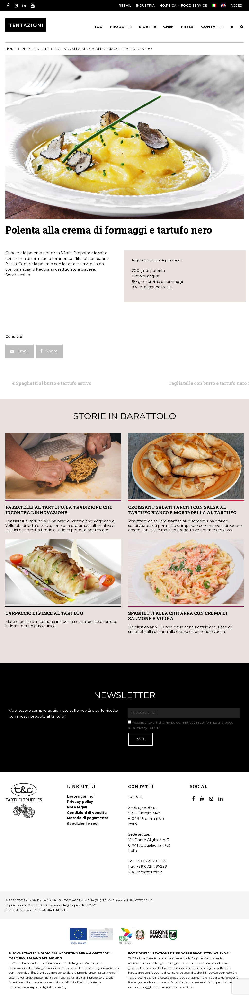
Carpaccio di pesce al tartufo (44, 613)
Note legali (77, 807)
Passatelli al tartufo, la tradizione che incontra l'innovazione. (58, 510)
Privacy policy (80, 801)
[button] (19, 351)
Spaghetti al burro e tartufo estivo (54, 383)
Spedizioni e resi (82, 823)
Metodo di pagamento (87, 818)
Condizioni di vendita (87, 812)
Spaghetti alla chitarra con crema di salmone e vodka (177, 616)
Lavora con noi (80, 796)
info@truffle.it (149, 872)
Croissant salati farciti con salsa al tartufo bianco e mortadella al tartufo (182, 510)
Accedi (237, 5)
